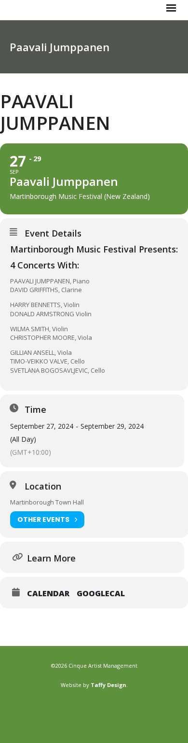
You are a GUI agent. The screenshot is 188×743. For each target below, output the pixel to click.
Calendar (48, 593)
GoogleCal (101, 593)
